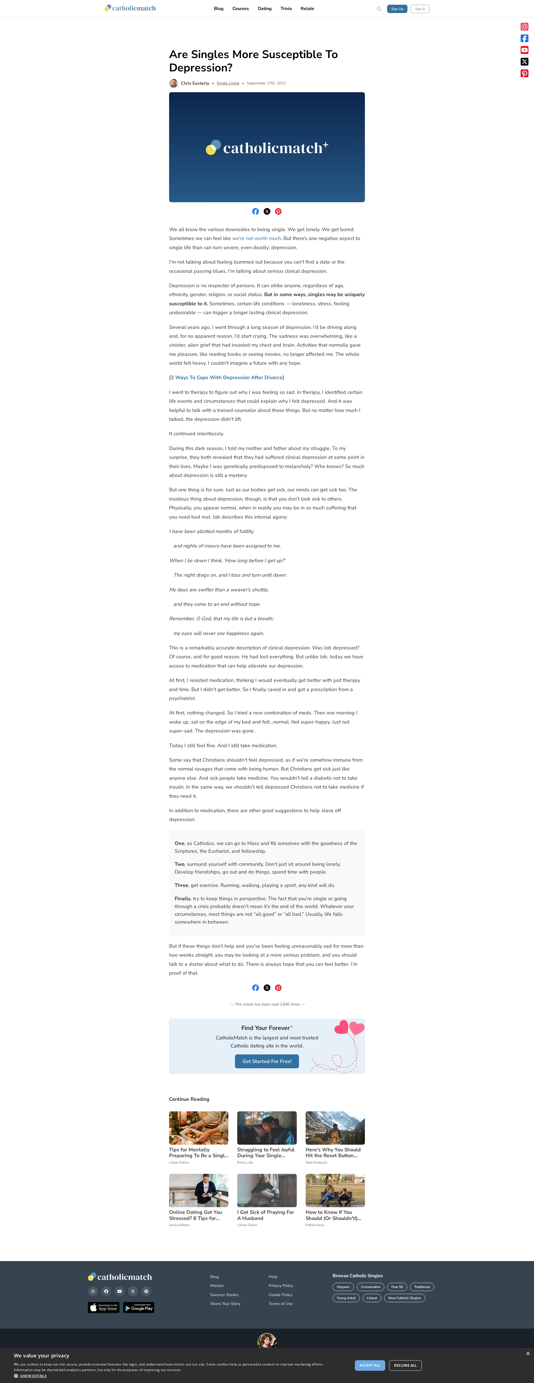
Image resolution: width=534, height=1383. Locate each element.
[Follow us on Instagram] (524, 26)
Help (273, 1276)
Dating (265, 9)
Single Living (228, 83)
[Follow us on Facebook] (524, 38)
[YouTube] (120, 1291)
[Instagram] (93, 1291)
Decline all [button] (405, 1365)
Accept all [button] (370, 1365)
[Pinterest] (146, 1291)
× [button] (528, 1354)
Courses (241, 9)
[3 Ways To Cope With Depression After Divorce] (226, 377)
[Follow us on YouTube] (524, 50)
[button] (178, 1375)
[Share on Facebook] (255, 211)
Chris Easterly (195, 83)
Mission (217, 1285)
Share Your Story (225, 1303)
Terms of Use (281, 1303)
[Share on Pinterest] (278, 211)
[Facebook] (106, 1291)
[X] (133, 1291)
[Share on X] (267, 211)
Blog (219, 9)
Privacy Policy (281, 1285)
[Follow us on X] (524, 61)
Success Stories (224, 1294)
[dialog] (267, 1365)
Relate (307, 9)
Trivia (286, 9)
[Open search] (379, 9)
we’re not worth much (256, 238)
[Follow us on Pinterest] (524, 73)
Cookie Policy (280, 1294)
